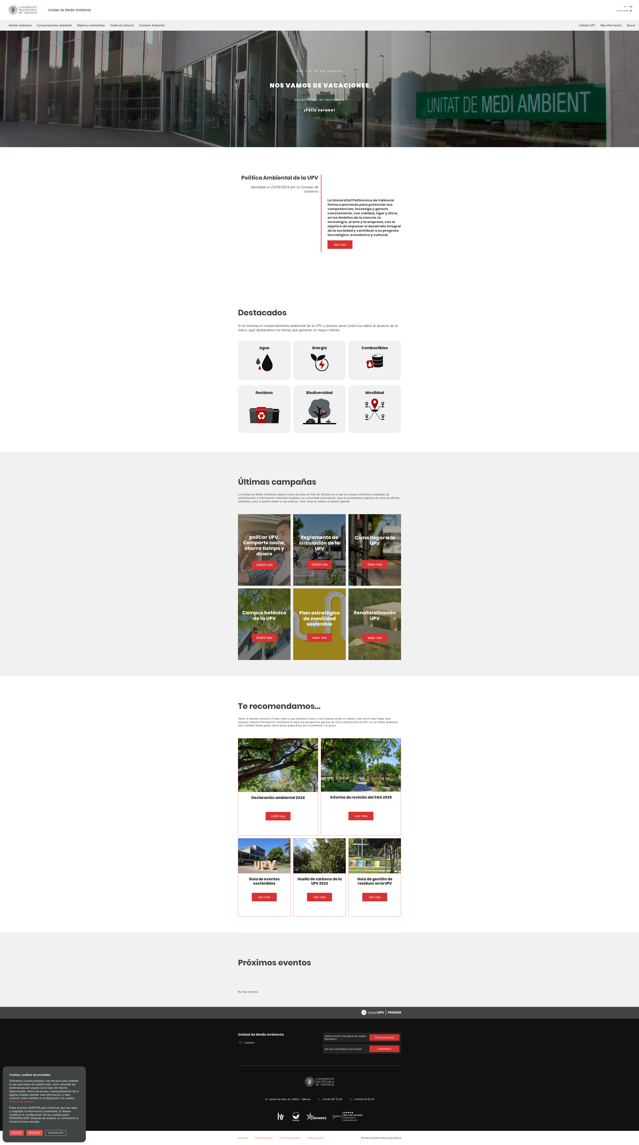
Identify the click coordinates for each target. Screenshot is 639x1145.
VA (625, 6)
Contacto (249, 1042)
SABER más (264, 565)
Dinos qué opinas (384, 1037)
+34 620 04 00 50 (364, 1099)
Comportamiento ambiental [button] (54, 25)
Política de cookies (264, 1138)
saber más (319, 637)
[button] (631, 25)
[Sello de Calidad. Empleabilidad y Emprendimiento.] (347, 1120)
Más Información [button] (611, 25)
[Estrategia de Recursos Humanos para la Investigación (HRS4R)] (281, 1119)
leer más (340, 244)
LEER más (278, 816)
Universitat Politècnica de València (385, 1138)
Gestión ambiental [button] (20, 25)
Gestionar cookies (315, 1138)
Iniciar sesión (623, 10)
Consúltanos (384, 1048)
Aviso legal (243, 1138)
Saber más (374, 564)
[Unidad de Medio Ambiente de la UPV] (296, 1121)
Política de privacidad (290, 1138)
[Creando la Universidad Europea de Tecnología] (316, 1119)
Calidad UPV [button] (587, 25)
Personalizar (55, 1133)
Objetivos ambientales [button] (91, 25)
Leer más (361, 816)
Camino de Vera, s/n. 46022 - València (290, 1099)
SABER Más (264, 637)
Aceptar (16, 1133)
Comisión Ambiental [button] (151, 25)
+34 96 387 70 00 (332, 1099)
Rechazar (34, 1133)
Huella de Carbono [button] (122, 25)
